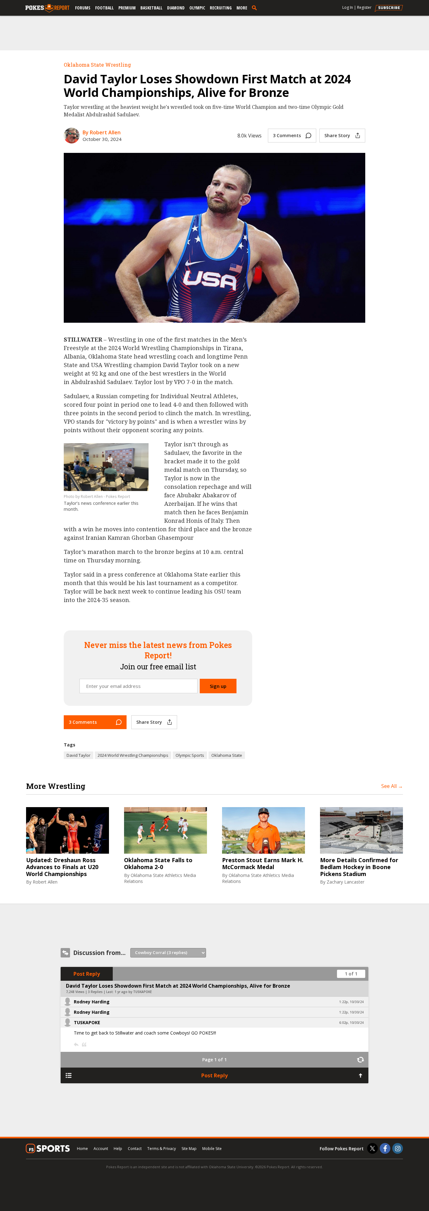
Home (82, 1148)
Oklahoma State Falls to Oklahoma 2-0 (158, 863)
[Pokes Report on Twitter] (372, 1148)
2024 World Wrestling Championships (133, 755)
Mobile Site (212, 1148)
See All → (392, 786)
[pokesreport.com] (47, 8)
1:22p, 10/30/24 (351, 1002)
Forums (82, 8)
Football (104, 8)
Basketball (151, 8)
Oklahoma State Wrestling (97, 64)
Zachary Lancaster (345, 882)
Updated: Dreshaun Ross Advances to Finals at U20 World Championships (62, 867)
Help (118, 1148)
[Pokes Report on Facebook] (385, 1148)
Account (101, 1148)
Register (364, 7)
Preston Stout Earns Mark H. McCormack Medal (262, 863)
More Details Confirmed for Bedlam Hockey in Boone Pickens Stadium (359, 867)
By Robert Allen (102, 132)
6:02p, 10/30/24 (351, 1022)
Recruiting (221, 8)
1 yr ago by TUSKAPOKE (133, 992)
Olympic (197, 8)
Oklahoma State (226, 755)
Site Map (189, 1148)
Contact (135, 1148)
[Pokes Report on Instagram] (397, 1148)
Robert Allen (45, 882)
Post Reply (86, 973)
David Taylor (78, 755)
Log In (347, 7)
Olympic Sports (190, 755)
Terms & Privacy (161, 1148)
